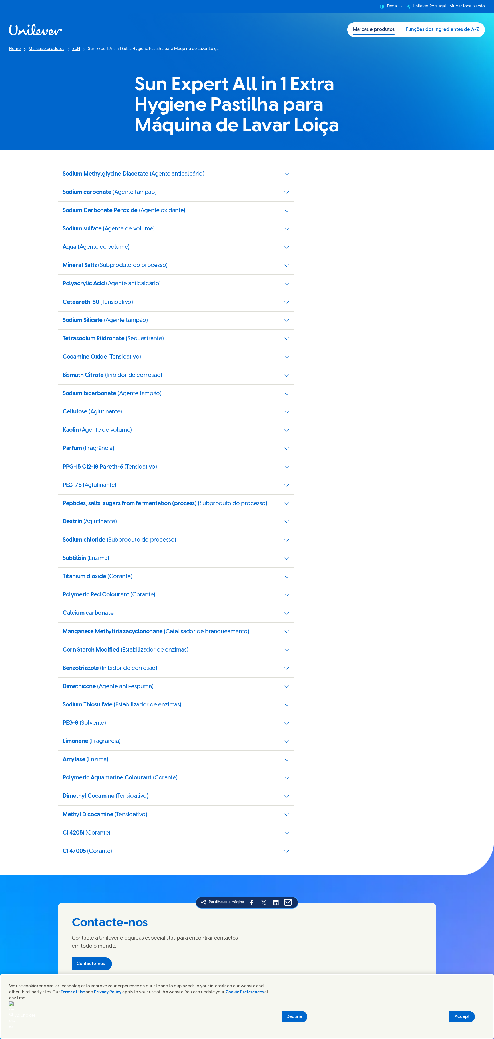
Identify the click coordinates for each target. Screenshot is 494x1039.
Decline (294, 1016)
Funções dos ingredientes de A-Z (442, 29)
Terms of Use (73, 992)
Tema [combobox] (392, 6)
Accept (462, 1016)
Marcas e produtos (374, 29)
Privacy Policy (107, 992)
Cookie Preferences (245, 992)
